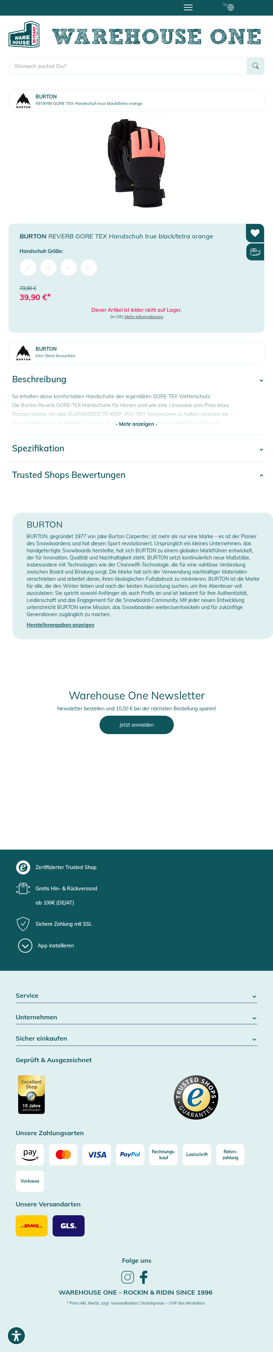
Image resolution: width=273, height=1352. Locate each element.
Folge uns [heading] (136, 1260)
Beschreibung (39, 379)
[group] (143, 867)
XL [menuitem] (89, 267)
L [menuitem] (68, 267)
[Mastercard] (63, 1154)
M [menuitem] (48, 267)
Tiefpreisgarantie (138, 7)
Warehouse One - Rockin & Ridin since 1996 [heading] (136, 1292)
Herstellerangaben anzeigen (60, 625)
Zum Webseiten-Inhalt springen (36, 3)
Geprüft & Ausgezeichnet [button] (54, 1060)
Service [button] (27, 995)
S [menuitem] (28, 267)
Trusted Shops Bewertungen (68, 474)
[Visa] (96, 1154)
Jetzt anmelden (136, 725)
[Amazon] (30, 1154)
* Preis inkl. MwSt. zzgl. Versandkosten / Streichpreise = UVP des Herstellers (136, 1303)
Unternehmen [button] (36, 1017)
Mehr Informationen (143, 316)
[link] (128, 1282)
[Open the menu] (188, 7)
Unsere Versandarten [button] (48, 1204)
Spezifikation (38, 448)
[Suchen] (255, 66)
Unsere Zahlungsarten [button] (50, 1133)
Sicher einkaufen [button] (41, 1038)
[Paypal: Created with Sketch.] (130, 1154)
